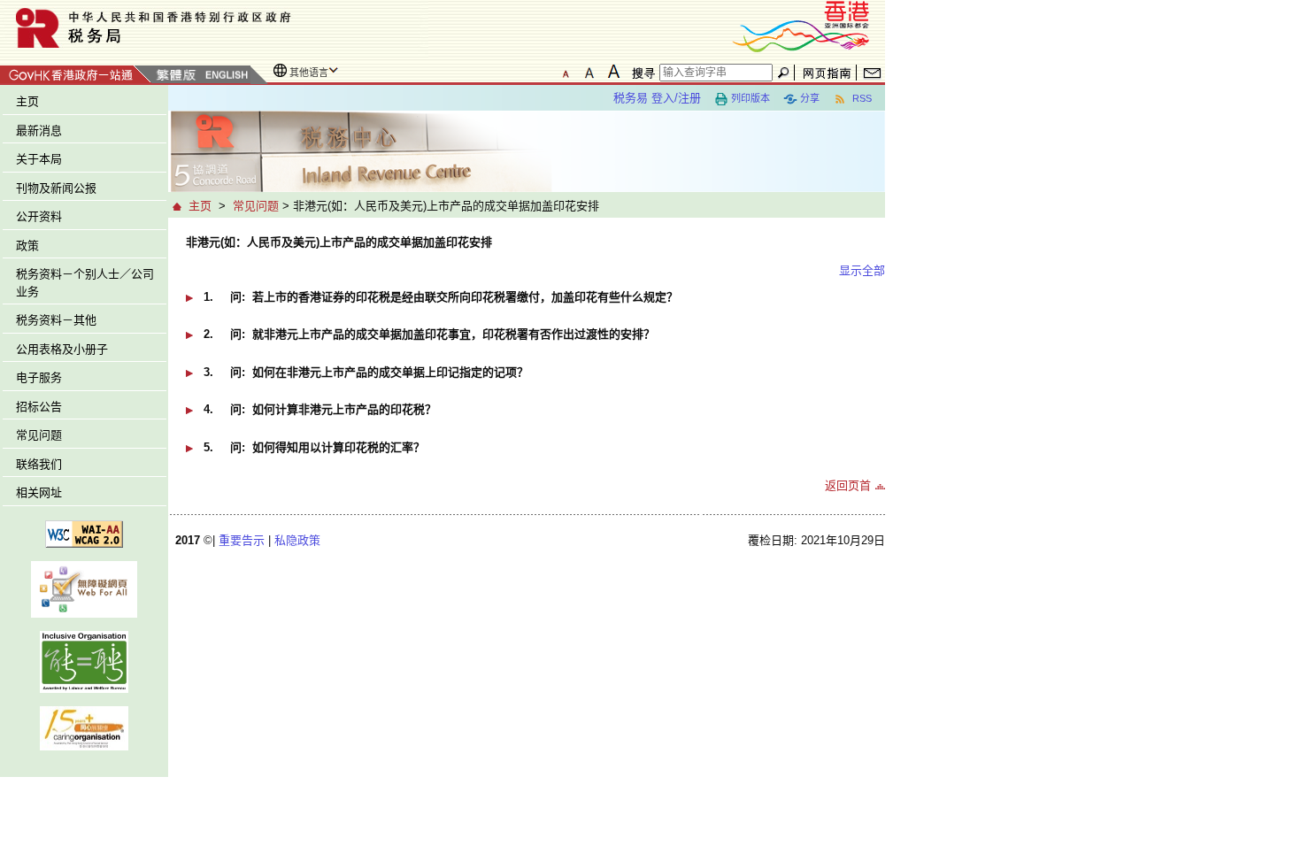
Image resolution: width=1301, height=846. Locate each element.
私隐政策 (297, 540)
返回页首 (848, 485)
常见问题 (39, 435)
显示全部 (862, 270)
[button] (535, 303)
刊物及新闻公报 (56, 188)
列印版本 (750, 98)
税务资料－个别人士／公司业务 (85, 282)
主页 (27, 101)
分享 (810, 98)
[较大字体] (589, 72)
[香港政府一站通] (75, 72)
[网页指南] (827, 72)
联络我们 (39, 464)
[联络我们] (872, 72)
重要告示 (242, 540)
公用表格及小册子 (62, 349)
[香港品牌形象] (801, 25)
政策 (27, 245)
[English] (225, 75)
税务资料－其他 (56, 320)
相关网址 (39, 492)
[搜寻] (641, 72)
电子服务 (39, 377)
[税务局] (214, 28)
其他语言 (308, 72)
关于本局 (39, 158)
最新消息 (39, 130)
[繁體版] (176, 75)
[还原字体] (565, 72)
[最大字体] (613, 72)
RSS (861, 98)
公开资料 (39, 216)
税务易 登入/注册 (657, 97)
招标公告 (39, 406)
